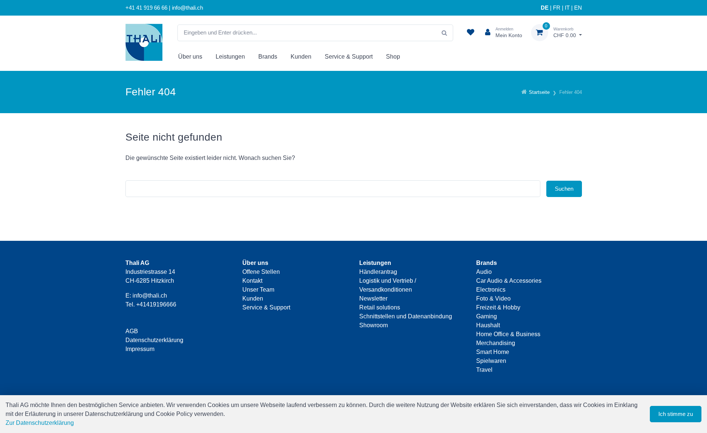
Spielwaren (491, 361)
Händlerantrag (378, 272)
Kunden (301, 56)
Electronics (490, 289)
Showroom (373, 325)
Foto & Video (493, 298)
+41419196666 (156, 304)
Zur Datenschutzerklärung (40, 423)
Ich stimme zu (675, 414)
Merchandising (495, 343)
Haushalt (488, 325)
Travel (484, 370)
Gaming (486, 316)
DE (545, 8)
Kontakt (252, 281)
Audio (484, 272)
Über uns (190, 56)
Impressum (139, 349)
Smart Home (492, 352)
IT (567, 8)
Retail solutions (379, 307)
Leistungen (230, 56)
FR (556, 8)
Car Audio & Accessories (508, 281)
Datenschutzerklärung (154, 340)
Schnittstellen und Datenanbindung (405, 316)
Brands (267, 56)
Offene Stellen (261, 272)
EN (578, 8)
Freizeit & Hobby (498, 307)
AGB (131, 331)
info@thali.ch (149, 295)
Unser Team (258, 289)
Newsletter (373, 298)
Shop (393, 56)
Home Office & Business (508, 334)
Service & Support (349, 56)
